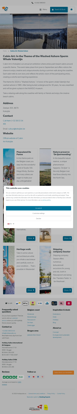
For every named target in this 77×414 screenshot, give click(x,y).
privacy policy (47, 200)
